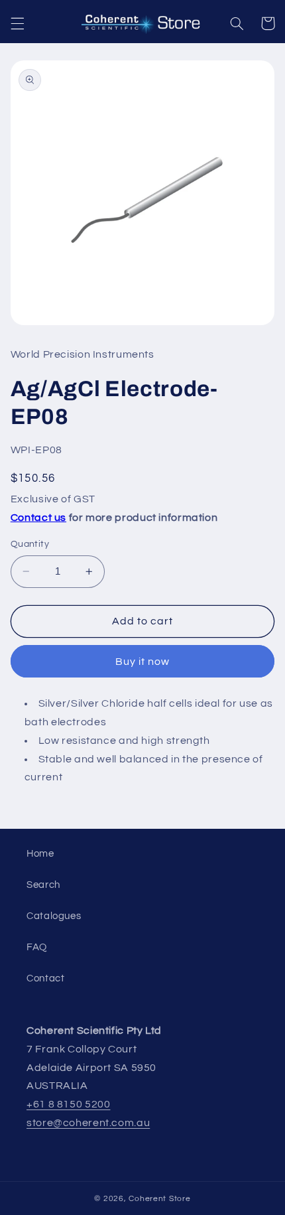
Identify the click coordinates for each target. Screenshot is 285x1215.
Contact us (38, 517)
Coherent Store (159, 1198)
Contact (45, 978)
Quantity (30, 544)
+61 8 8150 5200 (68, 1104)
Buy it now (142, 661)
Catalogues (54, 916)
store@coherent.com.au (88, 1122)
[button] (17, 23)
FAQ (37, 947)
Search (43, 885)
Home (40, 854)
